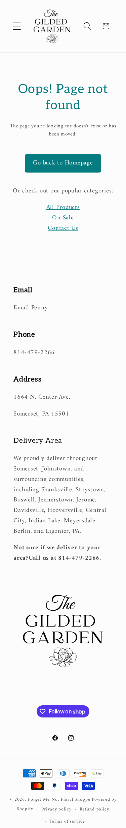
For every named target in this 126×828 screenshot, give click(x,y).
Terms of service (67, 822)
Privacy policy (56, 809)
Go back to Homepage (63, 162)
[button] (17, 26)
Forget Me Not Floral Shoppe (59, 800)
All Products (63, 207)
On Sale (63, 217)
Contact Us (63, 228)
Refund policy (94, 809)
